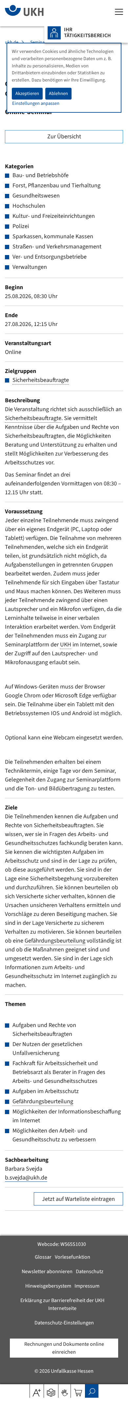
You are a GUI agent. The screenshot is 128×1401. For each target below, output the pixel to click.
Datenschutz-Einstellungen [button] (64, 1322)
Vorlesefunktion (72, 1257)
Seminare (39, 42)
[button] (51, 1390)
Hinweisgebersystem (48, 1286)
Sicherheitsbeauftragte (40, 380)
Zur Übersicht (64, 136)
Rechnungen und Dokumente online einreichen (64, 1348)
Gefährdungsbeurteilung (55, 941)
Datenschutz (89, 1271)
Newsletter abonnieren (47, 1271)
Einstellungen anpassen (35, 103)
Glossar (43, 1257)
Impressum (87, 1286)
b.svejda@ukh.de (26, 1178)
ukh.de (11, 42)
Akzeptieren (27, 93)
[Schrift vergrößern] (36, 1390)
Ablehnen (58, 93)
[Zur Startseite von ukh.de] (34, 13)
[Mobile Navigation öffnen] (119, 12)
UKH (65, 645)
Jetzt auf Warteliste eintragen (78, 1199)
